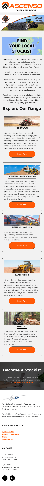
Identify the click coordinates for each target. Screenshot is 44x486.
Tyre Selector (8, 432)
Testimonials (8, 439)
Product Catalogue (10, 434)
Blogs (4, 437)
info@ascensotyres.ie (23, 382)
